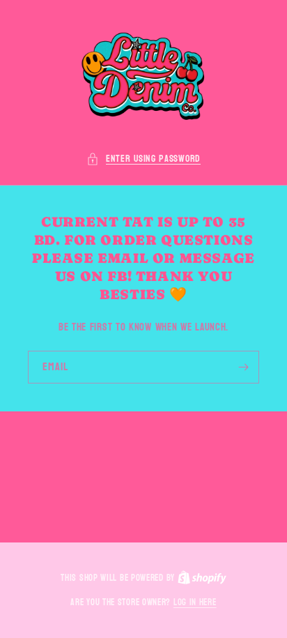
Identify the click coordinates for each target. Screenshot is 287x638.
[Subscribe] (243, 367)
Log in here (195, 603)
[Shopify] (202, 578)
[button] (143, 158)
